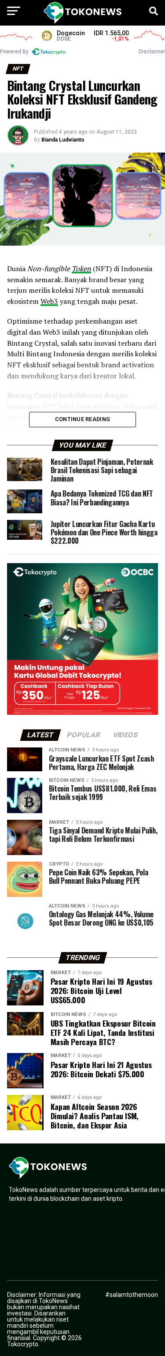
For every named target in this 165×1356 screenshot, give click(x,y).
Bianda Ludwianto (62, 140)
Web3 (49, 301)
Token (81, 268)
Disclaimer (152, 51)
